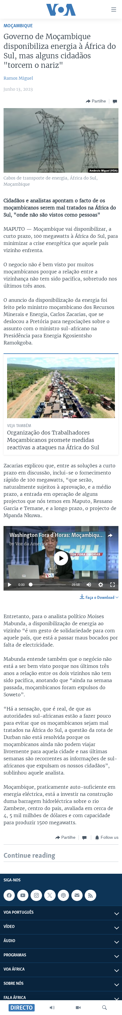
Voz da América (31, 543)
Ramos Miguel (18, 78)
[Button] (96, 101)
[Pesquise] (104, 1007)
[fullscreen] (112, 585)
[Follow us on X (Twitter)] (49, 895)
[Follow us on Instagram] (36, 895)
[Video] (78, 1007)
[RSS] (90, 895)
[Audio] (52, 1007)
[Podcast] (63, 895)
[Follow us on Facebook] (9, 895)
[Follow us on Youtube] (22, 895)
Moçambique (18, 25)
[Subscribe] (77, 895)
